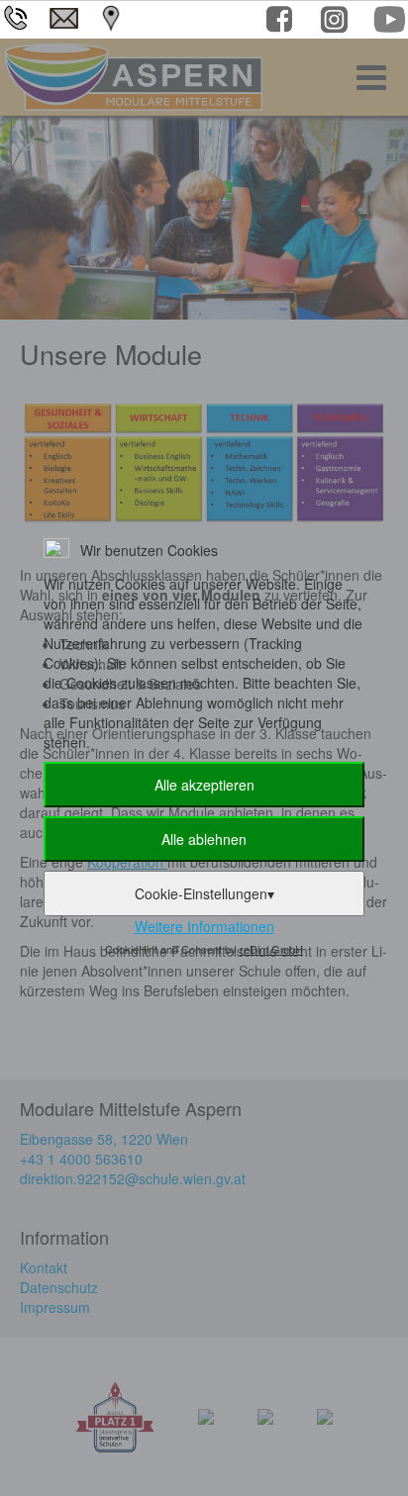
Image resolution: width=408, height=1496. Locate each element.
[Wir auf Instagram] (336, 23)
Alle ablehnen (204, 839)
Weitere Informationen (204, 926)
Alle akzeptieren (204, 785)
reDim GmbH (271, 949)
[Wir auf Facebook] (281, 23)
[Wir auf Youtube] (390, 23)
